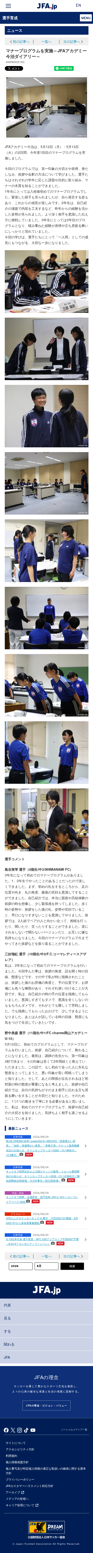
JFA (7, 1357)
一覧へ (46, 41)
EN (78, 5)
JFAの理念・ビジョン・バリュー (46, 1405)
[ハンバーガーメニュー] (8, 5)
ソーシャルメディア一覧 (74, 1429)
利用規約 (11, 1455)
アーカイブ (13, 1492)
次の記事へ (71, 41)
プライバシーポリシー (20, 1479)
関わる (9, 1344)
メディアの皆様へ (17, 1498)
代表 (7, 1304)
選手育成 (10, 17)
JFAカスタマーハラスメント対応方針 (29, 1486)
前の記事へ (21, 41)
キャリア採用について (20, 1505)
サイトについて (16, 1443)
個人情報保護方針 (17, 1462)
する (7, 1330)
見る (7, 1317)
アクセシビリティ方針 (20, 1449)
